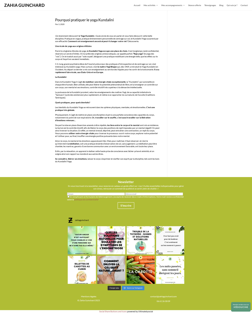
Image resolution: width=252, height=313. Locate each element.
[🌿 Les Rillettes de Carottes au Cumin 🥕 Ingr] (82, 270)
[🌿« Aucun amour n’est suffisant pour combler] (82, 240)
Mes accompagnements (171, 5)
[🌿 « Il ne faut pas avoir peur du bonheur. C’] (170, 240)
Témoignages (210, 5)
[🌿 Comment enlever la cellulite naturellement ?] (111, 270)
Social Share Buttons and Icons (113, 311)
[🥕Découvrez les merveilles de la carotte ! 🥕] (141, 270)
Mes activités (149, 5)
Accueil (137, 5)
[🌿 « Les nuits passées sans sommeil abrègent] (170, 270)
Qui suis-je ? (232, 5)
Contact (244, 5)
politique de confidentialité (86, 199)
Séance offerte (194, 5)
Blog (221, 5)
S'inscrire (125, 205)
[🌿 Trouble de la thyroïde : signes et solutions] (141, 240)
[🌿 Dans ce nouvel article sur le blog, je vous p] (111, 240)
